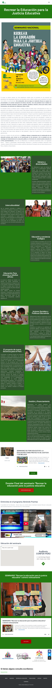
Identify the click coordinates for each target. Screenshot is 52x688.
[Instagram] (49, 658)
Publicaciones (32, 678)
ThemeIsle (31, 684)
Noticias (39, 678)
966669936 (4, 672)
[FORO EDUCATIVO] (5, 2)
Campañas (26, 681)
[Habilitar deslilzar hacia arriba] (49, 685)
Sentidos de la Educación (21, 678)
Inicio (6, 678)
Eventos (45, 678)
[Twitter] (49, 654)
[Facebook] (49, 651)
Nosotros (12, 678)
